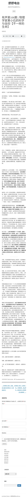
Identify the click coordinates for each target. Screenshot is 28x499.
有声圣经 (6, 455)
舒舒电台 (14, 3)
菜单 (14, 11)
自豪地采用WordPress (15, 496)
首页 (5, 449)
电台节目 (6, 453)
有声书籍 (6, 457)
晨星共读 (6, 459)
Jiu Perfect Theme (5, 496)
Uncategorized (19, 379)
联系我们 (6, 462)
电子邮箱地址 (5, 427)
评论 (3, 403)
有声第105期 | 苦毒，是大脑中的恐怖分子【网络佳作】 (8, 388)
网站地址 (4, 433)
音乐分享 (6, 461)
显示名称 (4, 421)
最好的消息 (6, 451)
